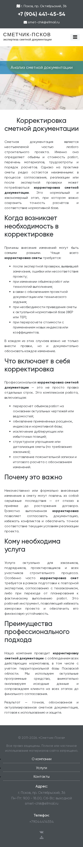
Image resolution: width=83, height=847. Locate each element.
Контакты (41, 776)
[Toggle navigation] (75, 37)
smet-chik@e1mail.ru (43, 22)
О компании (42, 759)
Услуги (41, 768)
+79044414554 (41, 821)
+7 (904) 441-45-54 (41, 14)
